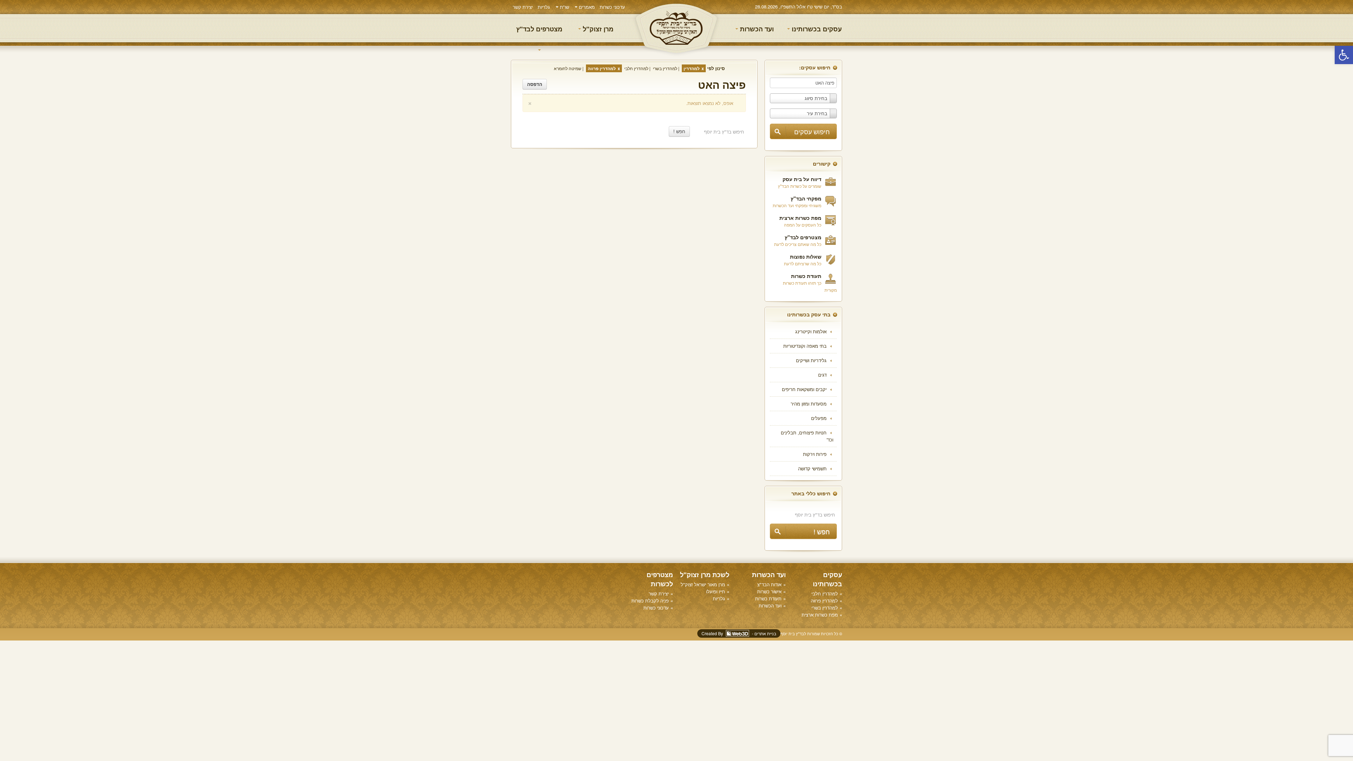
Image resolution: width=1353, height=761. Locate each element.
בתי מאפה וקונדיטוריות (805, 345)
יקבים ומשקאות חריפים (804, 389)
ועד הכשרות (756, 28)
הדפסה (534, 84)
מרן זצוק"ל (597, 28)
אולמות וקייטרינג (811, 331)
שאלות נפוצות (805, 256)
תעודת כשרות (806, 275)
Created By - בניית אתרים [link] (739, 633)
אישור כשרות (769, 591)
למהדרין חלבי (636, 68)
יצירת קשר (523, 7)
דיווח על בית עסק (802, 178)
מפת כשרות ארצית (800, 217)
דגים (822, 374)
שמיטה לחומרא (567, 68)
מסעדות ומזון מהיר (809, 403)
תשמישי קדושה (812, 468)
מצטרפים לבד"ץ (539, 28)
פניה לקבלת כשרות (650, 600)
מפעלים (819, 418)
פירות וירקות (815, 454)
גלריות (544, 7)
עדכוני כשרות (612, 7)
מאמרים (586, 7)
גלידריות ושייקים (811, 360)
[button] (1344, 55)
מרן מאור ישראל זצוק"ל (703, 584)
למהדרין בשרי (665, 68)
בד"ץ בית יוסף (676, 28)
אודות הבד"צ (769, 584)
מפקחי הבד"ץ (806, 198)
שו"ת (563, 7)
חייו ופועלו (715, 591)
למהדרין (692, 68)
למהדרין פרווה (602, 68)
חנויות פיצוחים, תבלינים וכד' (807, 436)
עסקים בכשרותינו (816, 28)
